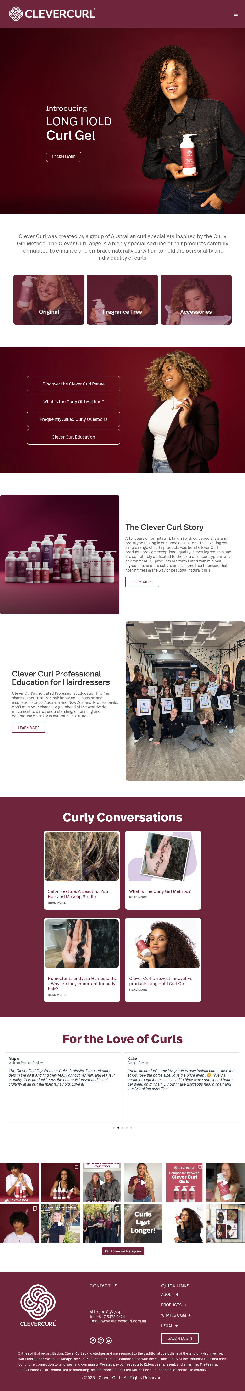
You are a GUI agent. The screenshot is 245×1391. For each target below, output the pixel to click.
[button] (236, 13)
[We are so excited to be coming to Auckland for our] (143, 1182)
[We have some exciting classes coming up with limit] (102, 1182)
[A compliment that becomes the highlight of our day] (60, 1223)
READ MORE (57, 902)
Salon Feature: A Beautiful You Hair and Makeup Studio (78, 893)
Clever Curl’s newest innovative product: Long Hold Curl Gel (160, 980)
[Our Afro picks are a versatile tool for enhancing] (19, 1223)
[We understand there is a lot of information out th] (60, 1182)
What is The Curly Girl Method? (160, 891)
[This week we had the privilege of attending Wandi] (102, 1223)
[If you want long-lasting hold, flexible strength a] (225, 1223)
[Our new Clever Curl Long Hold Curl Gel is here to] (19, 1182)
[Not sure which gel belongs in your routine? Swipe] (184, 1182)
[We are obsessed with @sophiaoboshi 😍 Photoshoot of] (184, 1223)
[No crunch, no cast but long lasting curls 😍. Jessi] (225, 1182)
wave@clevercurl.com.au (123, 1320)
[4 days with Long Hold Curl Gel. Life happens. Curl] (143, 1223)
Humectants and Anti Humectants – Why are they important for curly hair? (82, 983)
